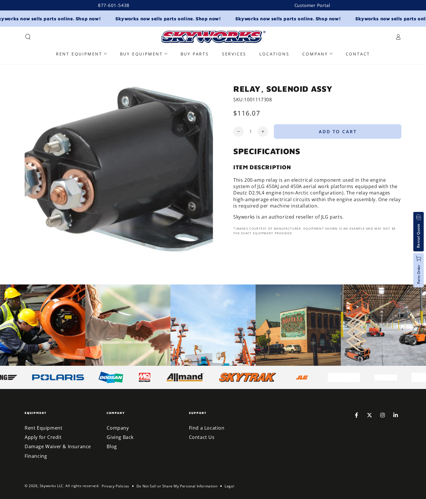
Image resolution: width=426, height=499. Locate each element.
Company (118, 428)
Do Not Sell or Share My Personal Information (176, 486)
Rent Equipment (43, 428)
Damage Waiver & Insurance (58, 446)
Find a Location (207, 428)
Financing (36, 456)
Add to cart (338, 131)
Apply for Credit (43, 437)
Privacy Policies (115, 486)
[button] (27, 36)
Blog (112, 446)
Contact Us (202, 437)
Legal (229, 486)
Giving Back (120, 437)
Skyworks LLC (51, 485)
